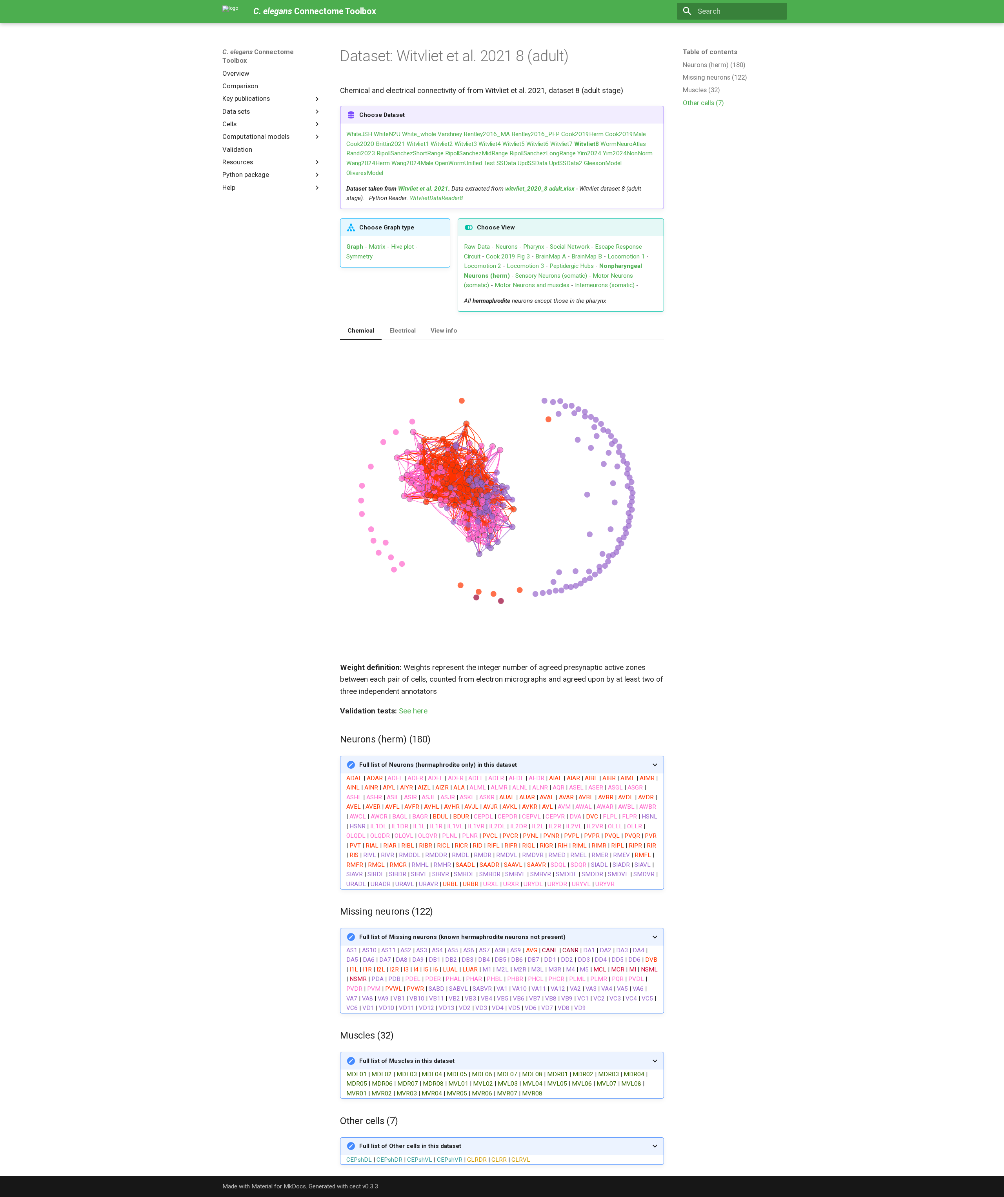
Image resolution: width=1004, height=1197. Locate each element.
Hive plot (402, 246)
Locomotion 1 (626, 256)
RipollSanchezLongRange (542, 153)
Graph (354, 246)
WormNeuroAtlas (623, 143)
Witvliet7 (561, 143)
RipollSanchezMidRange (476, 153)
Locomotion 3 (525, 265)
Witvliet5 (513, 143)
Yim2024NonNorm (628, 153)
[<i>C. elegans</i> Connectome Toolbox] (230, 11)
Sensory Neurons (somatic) (551, 275)
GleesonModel (603, 163)
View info (444, 330)
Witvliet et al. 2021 (423, 188)
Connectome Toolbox (258, 56)
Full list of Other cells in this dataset (410, 1146)
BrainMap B (586, 256)
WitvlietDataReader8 (436, 198)
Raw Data (477, 246)
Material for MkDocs (278, 1186)
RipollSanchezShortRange (410, 153)
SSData (506, 163)
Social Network (569, 246)
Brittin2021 (390, 143)
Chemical (360, 330)
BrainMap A (550, 256)
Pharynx (533, 246)
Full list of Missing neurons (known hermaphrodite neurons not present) (462, 936)
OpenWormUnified (458, 163)
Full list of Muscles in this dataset (407, 1060)
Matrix (377, 246)
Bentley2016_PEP (535, 134)
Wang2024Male (412, 163)
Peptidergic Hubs (571, 265)
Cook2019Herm (582, 134)
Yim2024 (589, 153)
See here (413, 710)
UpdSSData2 (565, 163)
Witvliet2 (442, 143)
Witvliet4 (489, 143)
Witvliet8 (586, 143)
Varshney (450, 134)
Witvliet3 (466, 143)
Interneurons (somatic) (605, 285)
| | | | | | (438, 1152)
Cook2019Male (625, 134)
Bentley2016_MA (487, 134)
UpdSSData (532, 163)
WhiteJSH (359, 134)
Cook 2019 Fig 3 (508, 256)
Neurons (506, 246)
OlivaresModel (364, 172)
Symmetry (359, 256)
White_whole (419, 134)
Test (489, 163)
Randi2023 (360, 153)
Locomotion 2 (482, 265)
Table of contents (710, 52)
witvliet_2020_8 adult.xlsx (540, 188)
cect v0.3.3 (363, 1186)
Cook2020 (360, 143)
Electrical (402, 330)
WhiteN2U (387, 134)
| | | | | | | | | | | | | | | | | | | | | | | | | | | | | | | (497, 1077)
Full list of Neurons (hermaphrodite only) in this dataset (438, 764)
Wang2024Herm (368, 163)
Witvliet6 (537, 143)
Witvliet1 (418, 143)
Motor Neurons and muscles (532, 285)
